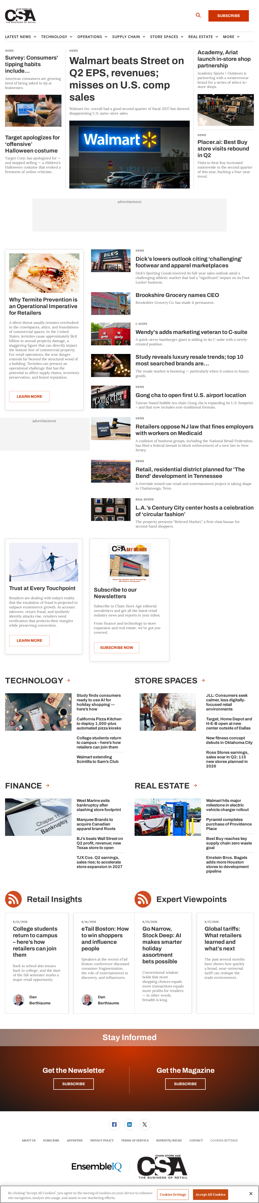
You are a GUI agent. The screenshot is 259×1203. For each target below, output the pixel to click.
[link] (114, 1124)
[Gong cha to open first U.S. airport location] (111, 398)
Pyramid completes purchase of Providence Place (229, 824)
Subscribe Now (116, 648)
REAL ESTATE (145, 499)
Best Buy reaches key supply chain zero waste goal (229, 843)
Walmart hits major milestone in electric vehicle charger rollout (227, 805)
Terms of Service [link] (135, 1140)
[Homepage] (20, 16)
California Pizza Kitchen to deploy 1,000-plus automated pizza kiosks (99, 723)
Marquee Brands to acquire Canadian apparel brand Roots (96, 824)
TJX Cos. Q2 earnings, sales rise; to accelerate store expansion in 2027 (100, 862)
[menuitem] (23, 37)
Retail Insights (54, 899)
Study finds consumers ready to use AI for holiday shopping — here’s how (99, 702)
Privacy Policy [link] (102, 1140)
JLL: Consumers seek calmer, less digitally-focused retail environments (227, 702)
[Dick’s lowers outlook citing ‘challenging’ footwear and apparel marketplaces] (111, 267)
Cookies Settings (224, 1140)
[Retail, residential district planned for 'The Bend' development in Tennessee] (111, 475)
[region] (129, 1194)
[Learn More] (44, 273)
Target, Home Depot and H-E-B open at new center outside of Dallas (229, 723)
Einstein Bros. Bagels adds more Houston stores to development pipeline (227, 864)
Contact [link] (196, 1140)
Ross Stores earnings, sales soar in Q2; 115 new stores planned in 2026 (227, 759)
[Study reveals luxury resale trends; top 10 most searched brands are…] (111, 366)
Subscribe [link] (51, 1140)
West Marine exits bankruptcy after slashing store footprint (99, 805)
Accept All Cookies (210, 1194)
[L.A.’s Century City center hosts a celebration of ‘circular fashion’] (111, 513)
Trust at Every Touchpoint (42, 588)
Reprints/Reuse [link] (169, 1140)
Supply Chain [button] (126, 36)
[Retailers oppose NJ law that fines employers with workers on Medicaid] (111, 434)
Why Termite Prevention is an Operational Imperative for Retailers (43, 306)
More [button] (228, 36)
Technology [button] (54, 36)
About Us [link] (29, 1140)
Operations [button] (89, 36)
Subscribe (228, 16)
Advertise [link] (75, 1140)
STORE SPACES (167, 680)
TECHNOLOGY (34, 680)
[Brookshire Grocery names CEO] (111, 303)
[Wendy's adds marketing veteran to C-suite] (111, 335)
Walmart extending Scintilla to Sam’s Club (98, 759)
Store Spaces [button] (164, 36)
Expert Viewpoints (191, 899)
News (140, 250)
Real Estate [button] (200, 36)
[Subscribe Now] (129, 563)
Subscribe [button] (73, 1084)
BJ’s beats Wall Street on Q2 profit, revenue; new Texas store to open (100, 843)
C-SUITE (141, 324)
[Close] (250, 1193)
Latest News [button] (18, 36)
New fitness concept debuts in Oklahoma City (229, 740)
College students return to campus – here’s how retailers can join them (99, 742)
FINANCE (24, 785)
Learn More (29, 396)
